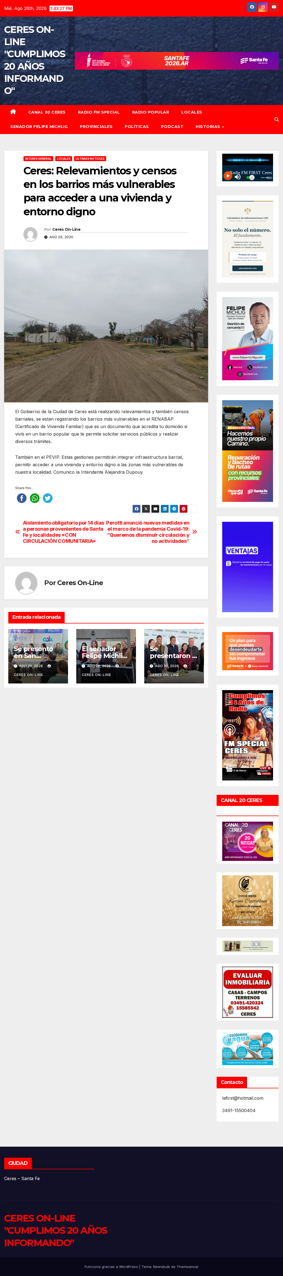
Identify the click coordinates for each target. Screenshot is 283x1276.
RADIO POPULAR (150, 112)
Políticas (137, 126)
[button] (276, 119)
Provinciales (96, 126)
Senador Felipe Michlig (39, 126)
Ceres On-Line (66, 229)
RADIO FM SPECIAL (99, 112)
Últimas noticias (90, 158)
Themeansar (188, 1266)
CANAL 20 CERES (47, 112)
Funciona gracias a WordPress (112, 1266)
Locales (191, 112)
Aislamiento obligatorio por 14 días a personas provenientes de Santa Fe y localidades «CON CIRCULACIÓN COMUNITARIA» (63, 532)
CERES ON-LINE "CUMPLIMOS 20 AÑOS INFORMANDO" (55, 1230)
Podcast (172, 126)
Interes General (38, 158)
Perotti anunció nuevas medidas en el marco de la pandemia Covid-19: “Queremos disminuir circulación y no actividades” (147, 532)
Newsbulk (161, 1266)
